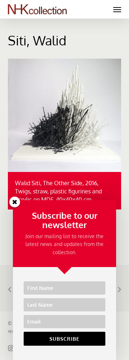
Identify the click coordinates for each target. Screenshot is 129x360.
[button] (117, 9)
